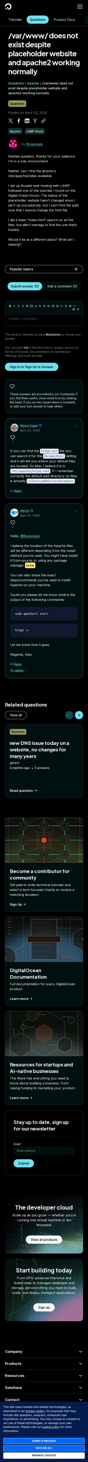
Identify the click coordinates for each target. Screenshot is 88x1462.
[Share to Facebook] (18, 120)
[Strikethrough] (23, 306)
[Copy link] (43, 120)
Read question (21, 791)
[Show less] (76, 426)
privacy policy (35, 1411)
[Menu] (80, 6)
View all (16, 715)
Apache (33, 83)
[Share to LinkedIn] (27, 120)
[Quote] (61, 306)
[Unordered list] (53, 306)
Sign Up (16, 904)
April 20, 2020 (30, 430)
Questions (37, 20)
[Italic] (14, 306)
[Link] (27, 306)
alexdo (24, 510)
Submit (23, 1163)
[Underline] (18, 306)
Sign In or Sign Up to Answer (31, 367)
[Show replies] (25, 670)
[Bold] (10, 306)
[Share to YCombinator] (35, 120)
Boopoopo (34, 144)
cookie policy (51, 1427)
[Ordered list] (57, 306)
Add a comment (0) (62, 286)
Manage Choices (44, 1455)
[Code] (74, 306)
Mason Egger (29, 425)
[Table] (70, 306)
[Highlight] (35, 306)
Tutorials (15, 20)
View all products (44, 1240)
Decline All (44, 1448)
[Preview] (73, 309)
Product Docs (64, 20)
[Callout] (66, 306)
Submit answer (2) (25, 286)
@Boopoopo (30, 536)
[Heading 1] (40, 306)
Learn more (19, 999)
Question (17, 104)
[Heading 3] (48, 306)
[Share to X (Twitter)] (10, 120)
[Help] (78, 309)
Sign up (44, 1307)
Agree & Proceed (44, 1440)
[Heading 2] (44, 306)
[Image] (31, 306)
